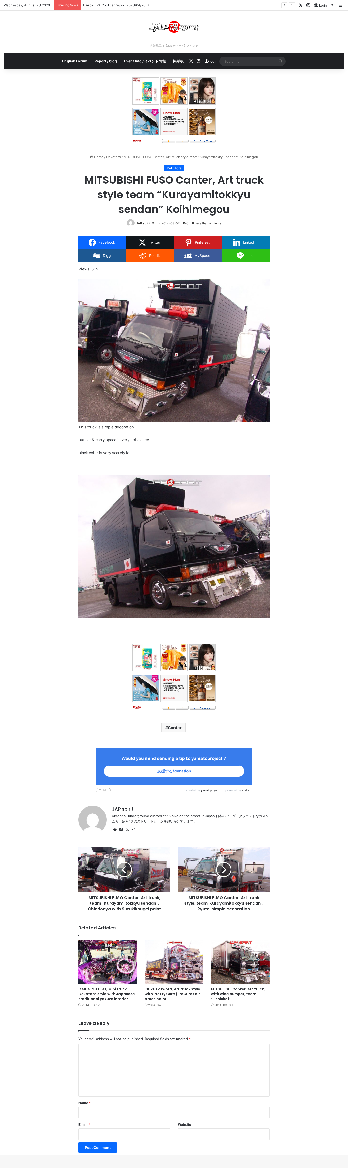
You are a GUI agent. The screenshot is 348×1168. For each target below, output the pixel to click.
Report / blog (106, 61)
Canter (175, 727)
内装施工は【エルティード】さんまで (174, 45)
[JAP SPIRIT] (174, 27)
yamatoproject (210, 790)
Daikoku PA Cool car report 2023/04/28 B (116, 5)
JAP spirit (143, 223)
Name (84, 1103)
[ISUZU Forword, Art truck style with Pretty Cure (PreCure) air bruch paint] (174, 962)
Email (84, 1124)
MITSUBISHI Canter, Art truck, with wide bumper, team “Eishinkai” (238, 994)
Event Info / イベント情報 (145, 61)
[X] (127, 830)
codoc (246, 790)
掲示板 (178, 61)
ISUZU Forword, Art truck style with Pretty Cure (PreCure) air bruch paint (172, 994)
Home (98, 157)
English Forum (74, 61)
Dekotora (113, 157)
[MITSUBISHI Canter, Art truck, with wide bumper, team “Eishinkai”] (240, 962)
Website (184, 1124)
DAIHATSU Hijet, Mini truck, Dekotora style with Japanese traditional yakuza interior (106, 994)
